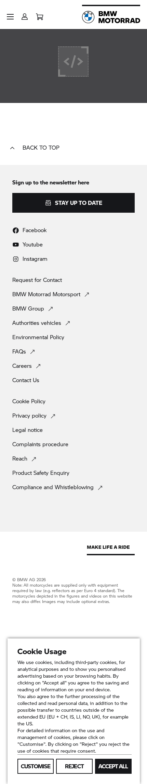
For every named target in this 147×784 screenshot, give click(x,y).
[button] (10, 16)
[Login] (25, 14)
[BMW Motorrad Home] (111, 17)
